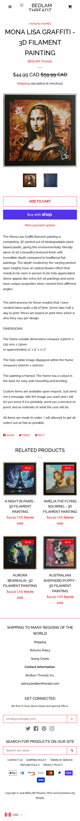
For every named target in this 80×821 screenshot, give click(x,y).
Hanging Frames (40, 23)
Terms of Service (61, 760)
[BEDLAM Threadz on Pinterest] (44, 729)
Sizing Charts (40, 659)
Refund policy (30, 765)
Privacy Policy (53, 765)
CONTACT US (15, 760)
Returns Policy (40, 650)
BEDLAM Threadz (40, 61)
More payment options (40, 225)
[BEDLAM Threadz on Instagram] (51, 729)
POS (49, 793)
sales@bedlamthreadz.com (40, 683)
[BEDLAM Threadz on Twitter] (28, 729)
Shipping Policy (36, 760)
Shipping (23, 83)
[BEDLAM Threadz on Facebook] (36, 729)
